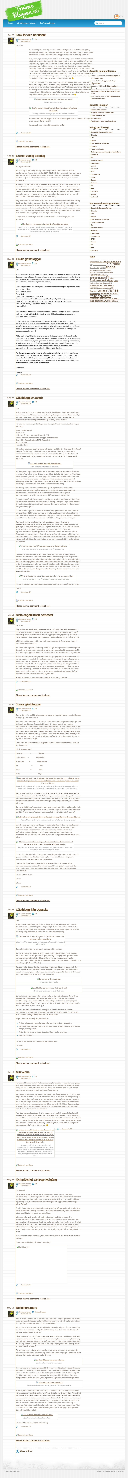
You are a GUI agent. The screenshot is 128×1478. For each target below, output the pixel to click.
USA (109, 298)
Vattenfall (94, 197)
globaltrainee (95, 272)
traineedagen (95, 294)
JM (36, 39)
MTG (92, 172)
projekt (109, 283)
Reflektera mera (26, 1307)
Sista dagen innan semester (34, 615)
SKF (92, 188)
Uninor (106, 298)
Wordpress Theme (109, 1471)
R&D (101, 285)
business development (99, 265)
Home (10, 23)
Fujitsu (93, 141)
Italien (112, 278)
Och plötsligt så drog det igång (36, 1179)
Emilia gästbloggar (28, 259)
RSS (121, 17)
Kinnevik (94, 231)
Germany (93, 270)
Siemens (94, 183)
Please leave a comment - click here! (33, 147)
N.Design (121, 1471)
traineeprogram (100, 296)
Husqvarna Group (97, 149)
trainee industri (109, 293)
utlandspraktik (97, 301)
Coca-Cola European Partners (101, 132)
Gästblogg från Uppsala (32, 909)
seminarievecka (104, 288)
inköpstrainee (98, 277)
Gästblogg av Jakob (29, 397)
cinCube (113, 264)
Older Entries (26, 1451)
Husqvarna (95, 275)
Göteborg (103, 272)
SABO (93, 177)
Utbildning (115, 298)
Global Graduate (105, 270)
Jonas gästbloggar (28, 704)
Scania (93, 180)
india (102, 275)
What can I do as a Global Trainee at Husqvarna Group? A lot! (105, 91)
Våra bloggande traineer (26, 23)
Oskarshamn (98, 283)
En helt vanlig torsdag (30, 155)
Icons (99, 1471)
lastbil (111, 281)
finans (111, 267)
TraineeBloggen (40, 1312)
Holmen (93, 146)
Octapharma (95, 174)
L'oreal (93, 166)
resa (105, 285)
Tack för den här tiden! (31, 35)
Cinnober (94, 135)
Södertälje (102, 291)
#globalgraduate (96, 262)
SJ (92, 186)
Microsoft (94, 169)
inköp (106, 275)
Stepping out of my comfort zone (102, 113)
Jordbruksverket (97, 160)
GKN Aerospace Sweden (100, 143)
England (103, 268)
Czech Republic (94, 268)
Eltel (92, 138)
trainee (113, 290)
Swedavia (94, 191)
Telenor (93, 194)
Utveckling (109, 301)
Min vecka (23, 1072)
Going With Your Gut (98, 115)
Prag (105, 283)
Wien (116, 301)
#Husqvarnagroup (112, 261)
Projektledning (95, 285)
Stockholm (93, 291)
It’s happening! (96, 118)
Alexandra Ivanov (24, 39)
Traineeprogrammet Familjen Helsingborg (105, 152)
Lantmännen (95, 163)
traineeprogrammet (96, 298)
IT (107, 277)
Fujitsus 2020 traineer (98, 110)
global (98, 270)
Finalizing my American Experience (103, 121)
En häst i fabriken (111, 86)
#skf (91, 265)
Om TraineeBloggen (47, 23)
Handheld (94, 155)
